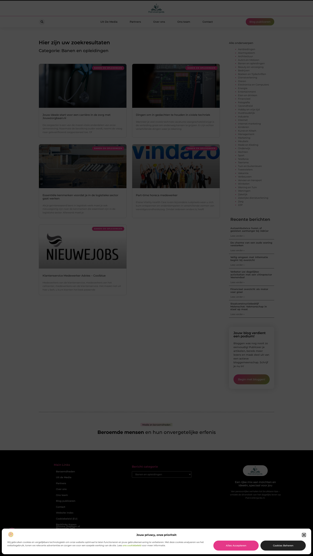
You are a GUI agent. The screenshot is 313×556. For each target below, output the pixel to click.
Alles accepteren (236, 545)
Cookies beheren (283, 545)
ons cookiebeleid (132, 545)
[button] (304, 535)
